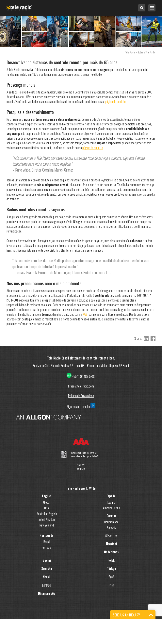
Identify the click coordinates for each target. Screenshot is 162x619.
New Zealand (47, 525)
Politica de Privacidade (81, 395)
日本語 (46, 585)
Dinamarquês (46, 593)
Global (46, 502)
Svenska (46, 568)
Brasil (46, 541)
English (46, 496)
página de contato (115, 101)
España (111, 502)
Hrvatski (111, 543)
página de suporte (92, 147)
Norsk (46, 576)
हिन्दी (111, 576)
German (111, 515)
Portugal (47, 547)
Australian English (47, 513)
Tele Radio (130, 52)
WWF (85, 314)
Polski (111, 560)
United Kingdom (47, 519)
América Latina (111, 508)
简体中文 (111, 535)
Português (47, 535)
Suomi (47, 560)
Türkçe (111, 568)
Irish (111, 585)
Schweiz (111, 527)
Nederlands (111, 552)
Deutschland (111, 522)
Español (111, 496)
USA (46, 508)
